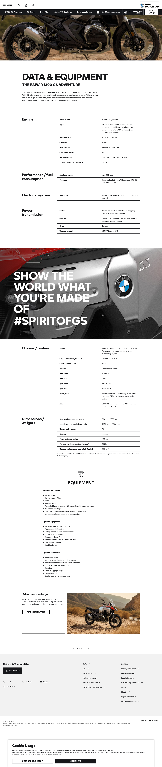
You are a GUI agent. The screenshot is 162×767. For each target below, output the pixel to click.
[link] (110, 12)
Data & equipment (84, 12)
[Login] (33, 4)
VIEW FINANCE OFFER (151, 12)
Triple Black (44, 12)
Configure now (137, 12)
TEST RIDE (126, 12)
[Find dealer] (26, 4)
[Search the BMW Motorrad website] (19, 4)
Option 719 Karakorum (63, 12)
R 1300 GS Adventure (13, 12)
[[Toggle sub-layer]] (98, 12)
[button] (8, 5)
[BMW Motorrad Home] (149, 6)
